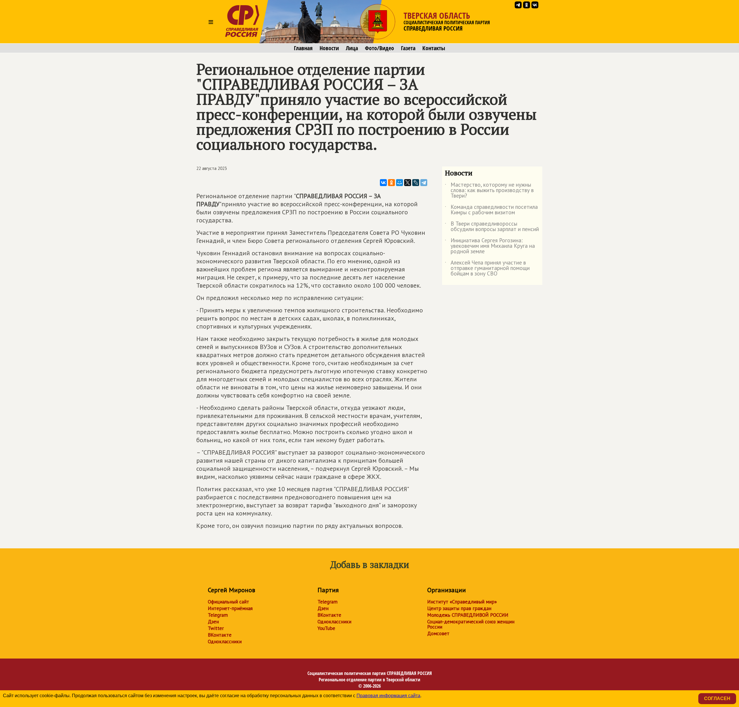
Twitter (216, 628)
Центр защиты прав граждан (459, 608)
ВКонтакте (220, 634)
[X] (407, 182)
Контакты (433, 48)
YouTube (326, 628)
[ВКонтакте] (383, 182)
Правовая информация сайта (388, 695)
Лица (352, 48)
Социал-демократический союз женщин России (470, 624)
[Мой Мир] (399, 182)
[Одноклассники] (391, 182)
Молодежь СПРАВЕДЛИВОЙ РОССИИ (467, 615)
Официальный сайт (228, 601)
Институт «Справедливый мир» (462, 601)
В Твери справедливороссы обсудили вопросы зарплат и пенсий (492, 226)
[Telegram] (423, 182)
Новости (329, 48)
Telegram (218, 615)
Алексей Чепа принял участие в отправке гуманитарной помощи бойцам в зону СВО (487, 268)
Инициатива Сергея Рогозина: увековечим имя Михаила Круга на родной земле (490, 246)
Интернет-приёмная (230, 608)
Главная (303, 48)
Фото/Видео (379, 48)
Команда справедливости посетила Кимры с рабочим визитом (491, 210)
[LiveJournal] (415, 182)
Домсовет (438, 633)
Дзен (213, 621)
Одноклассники (225, 641)
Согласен (717, 698)
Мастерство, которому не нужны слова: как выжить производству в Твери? (489, 190)
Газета (408, 48)
